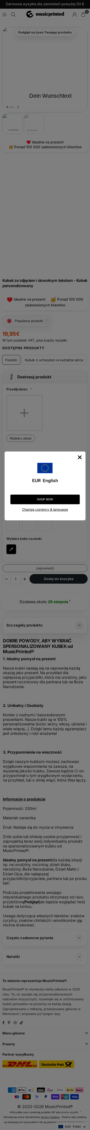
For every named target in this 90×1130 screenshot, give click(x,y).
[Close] (79, 457)
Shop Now (45, 499)
